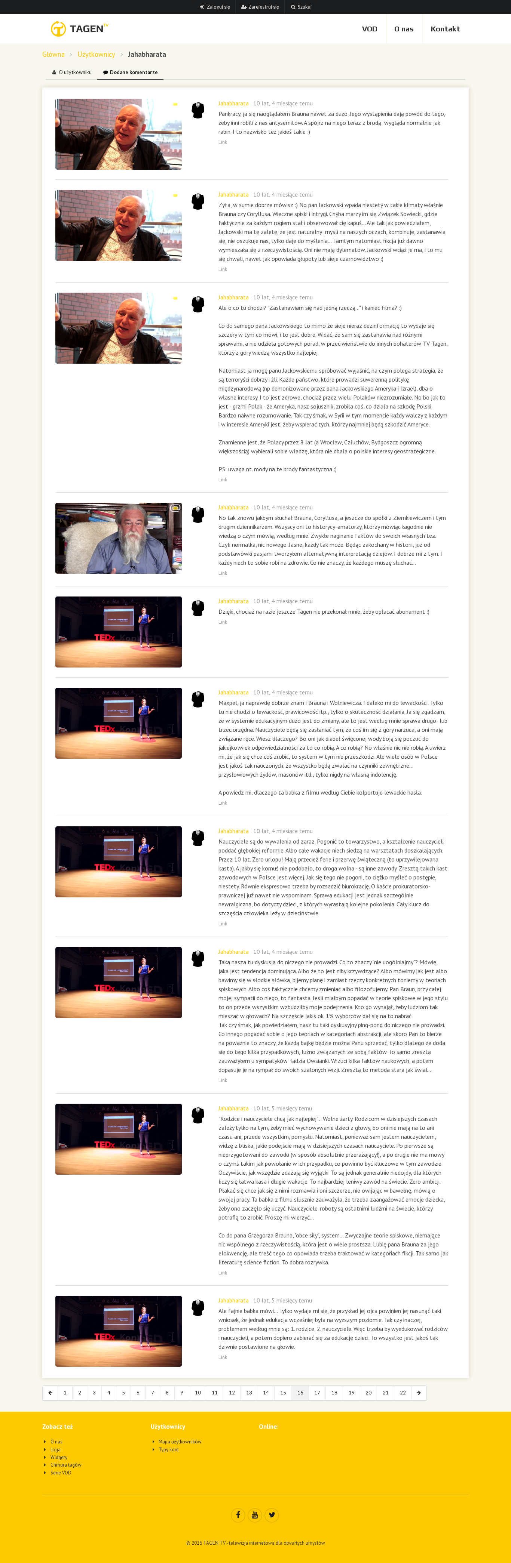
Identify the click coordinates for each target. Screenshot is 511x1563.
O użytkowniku (75, 72)
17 (317, 1393)
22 (403, 1393)
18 (334, 1393)
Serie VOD (60, 1473)
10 (198, 1393)
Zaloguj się (218, 7)
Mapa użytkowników (179, 1442)
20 (368, 1393)
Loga (55, 1449)
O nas (404, 28)
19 (352, 1393)
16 (300, 1393)
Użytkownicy (96, 54)
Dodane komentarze (134, 72)
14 (266, 1393)
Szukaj (305, 7)
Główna (53, 54)
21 (386, 1393)
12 (232, 1393)
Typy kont (168, 1449)
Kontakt (445, 28)
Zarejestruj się (263, 7)
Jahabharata (233, 103)
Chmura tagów (65, 1465)
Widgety (58, 1457)
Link (222, 142)
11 (215, 1393)
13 (249, 1393)
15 (283, 1393)
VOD (369, 28)
